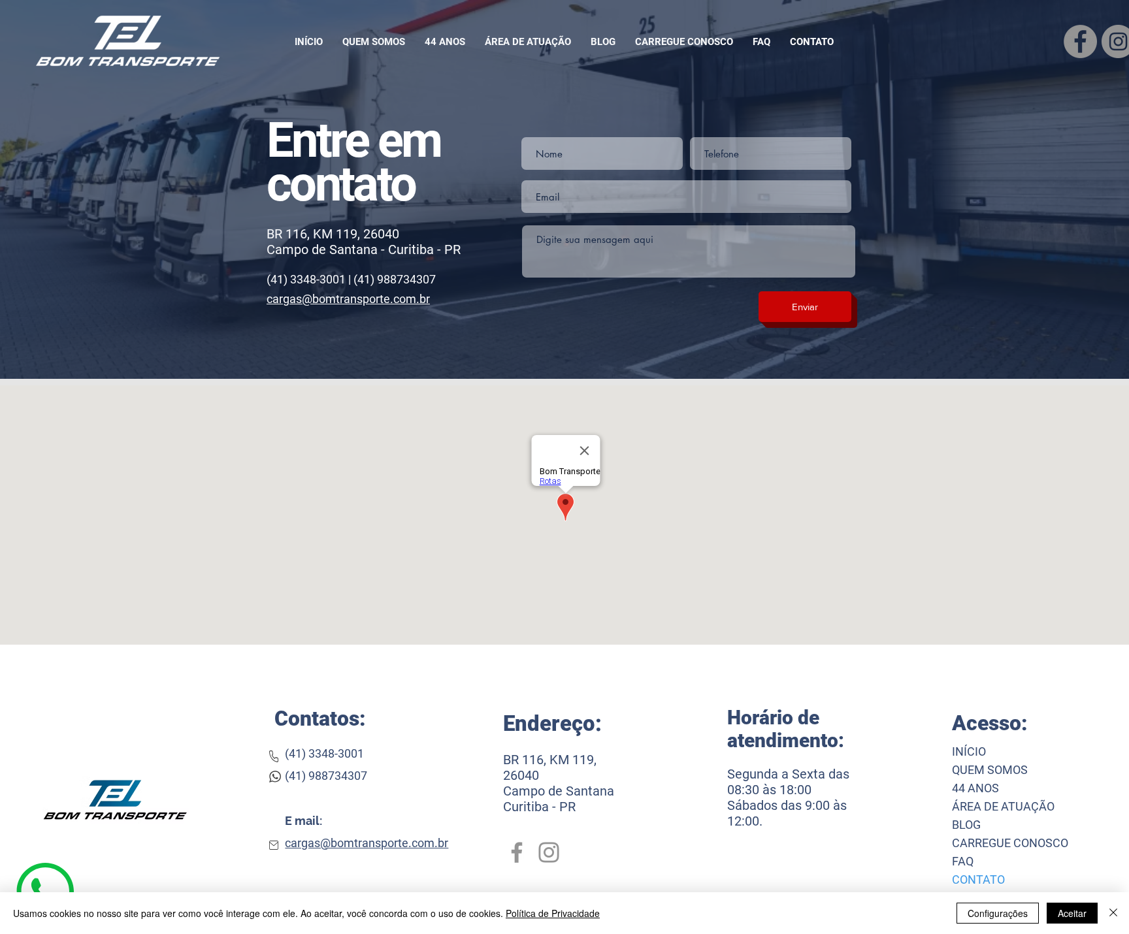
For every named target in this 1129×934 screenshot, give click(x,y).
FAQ (963, 861)
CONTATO (978, 879)
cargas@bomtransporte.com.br (348, 299)
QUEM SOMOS (990, 770)
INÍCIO (969, 751)
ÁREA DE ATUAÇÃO (1003, 806)
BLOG (966, 824)
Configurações (998, 913)
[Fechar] (1113, 913)
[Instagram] (549, 852)
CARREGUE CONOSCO (1010, 843)
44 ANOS (975, 788)
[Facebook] (517, 852)
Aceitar (1072, 913)
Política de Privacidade (553, 913)
